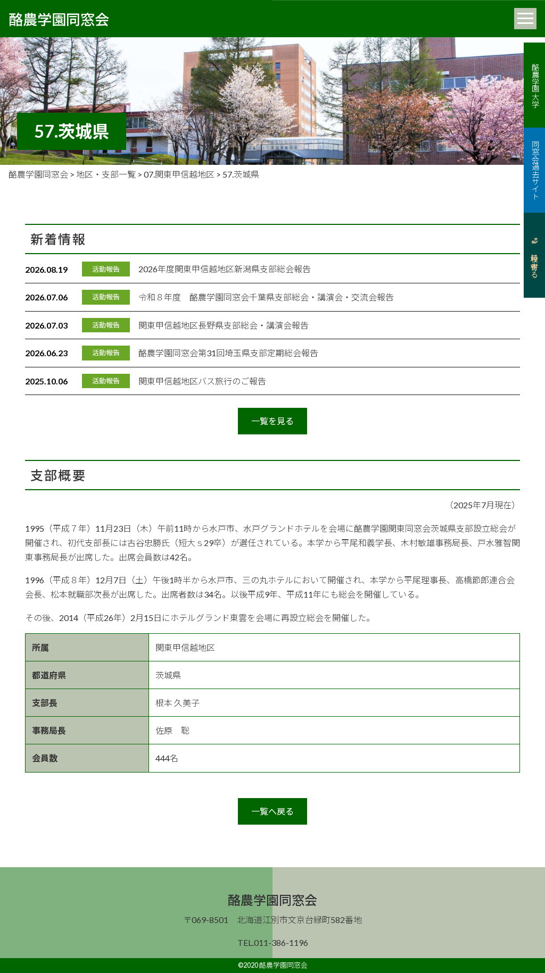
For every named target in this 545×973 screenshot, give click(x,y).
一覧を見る (272, 421)
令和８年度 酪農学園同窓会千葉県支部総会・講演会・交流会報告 (266, 297)
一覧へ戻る (272, 811)
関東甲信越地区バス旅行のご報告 (202, 381)
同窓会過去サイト (534, 170)
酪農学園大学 (534, 85)
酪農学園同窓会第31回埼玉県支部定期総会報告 (228, 353)
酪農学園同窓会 (59, 18)
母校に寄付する (534, 261)
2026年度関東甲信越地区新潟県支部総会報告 (224, 269)
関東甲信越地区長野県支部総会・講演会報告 (223, 325)
